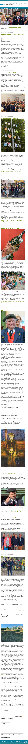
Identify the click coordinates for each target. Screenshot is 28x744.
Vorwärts (19, 610)
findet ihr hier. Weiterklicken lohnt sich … (14, 511)
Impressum (21, 3)
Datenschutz (15, 3)
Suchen (25, 3)
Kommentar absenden (5, 737)
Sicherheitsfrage (18, 716)
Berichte (6, 8)
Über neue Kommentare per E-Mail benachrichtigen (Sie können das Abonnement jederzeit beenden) (12, 735)
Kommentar (3, 723)
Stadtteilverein (16, 8)
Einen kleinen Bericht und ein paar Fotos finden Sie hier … (11, 171)
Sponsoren (8, 11)
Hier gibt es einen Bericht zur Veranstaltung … (9, 531)
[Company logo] (14, 5)
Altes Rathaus (13, 10)
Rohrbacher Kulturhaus (5, 10)
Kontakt (10, 3)
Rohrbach (10, 8)
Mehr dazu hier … (4, 427)
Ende (23, 610)
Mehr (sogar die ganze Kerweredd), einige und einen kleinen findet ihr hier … (12, 221)
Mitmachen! (3, 11)
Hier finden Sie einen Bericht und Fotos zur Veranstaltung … (12, 93)
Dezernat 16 (3, 674)
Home (2, 8)
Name (2, 716)
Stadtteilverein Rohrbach (13, 27)
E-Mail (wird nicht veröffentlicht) (7, 718)
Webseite (3, 720)
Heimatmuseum (20, 10)
